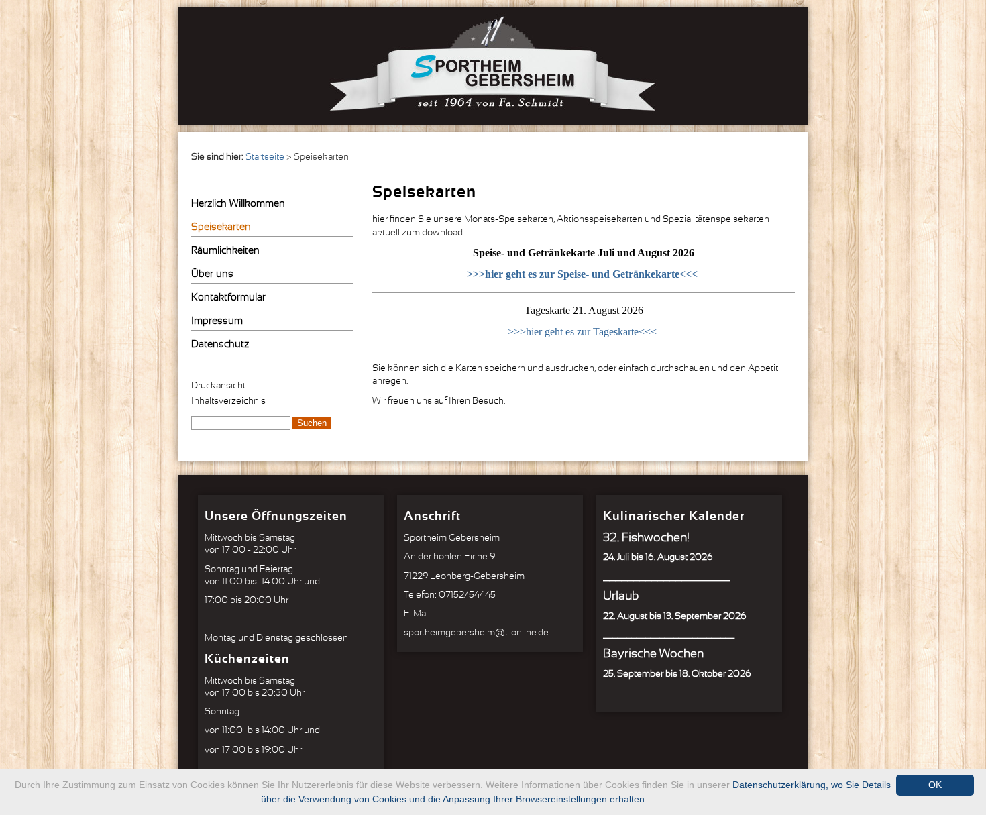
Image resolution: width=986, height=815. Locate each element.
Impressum (217, 321)
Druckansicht (218, 385)
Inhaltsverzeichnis (228, 401)
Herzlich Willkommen (238, 204)
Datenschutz (220, 344)
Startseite (264, 157)
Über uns (212, 274)
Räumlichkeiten (225, 251)
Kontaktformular (228, 297)
